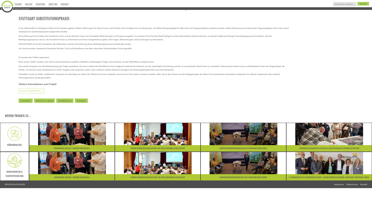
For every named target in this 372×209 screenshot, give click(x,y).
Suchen (363, 4)
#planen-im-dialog (44, 100)
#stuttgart (81, 100)
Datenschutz (352, 184)
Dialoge (28, 4)
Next (368, 137)
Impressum (339, 184)
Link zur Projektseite (30, 90)
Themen (18, 4)
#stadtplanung (64, 100)
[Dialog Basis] (7, 12)
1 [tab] (186, 10)
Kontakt (65, 4)
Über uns (53, 4)
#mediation (26, 100)
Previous (33, 137)
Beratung (40, 4)
